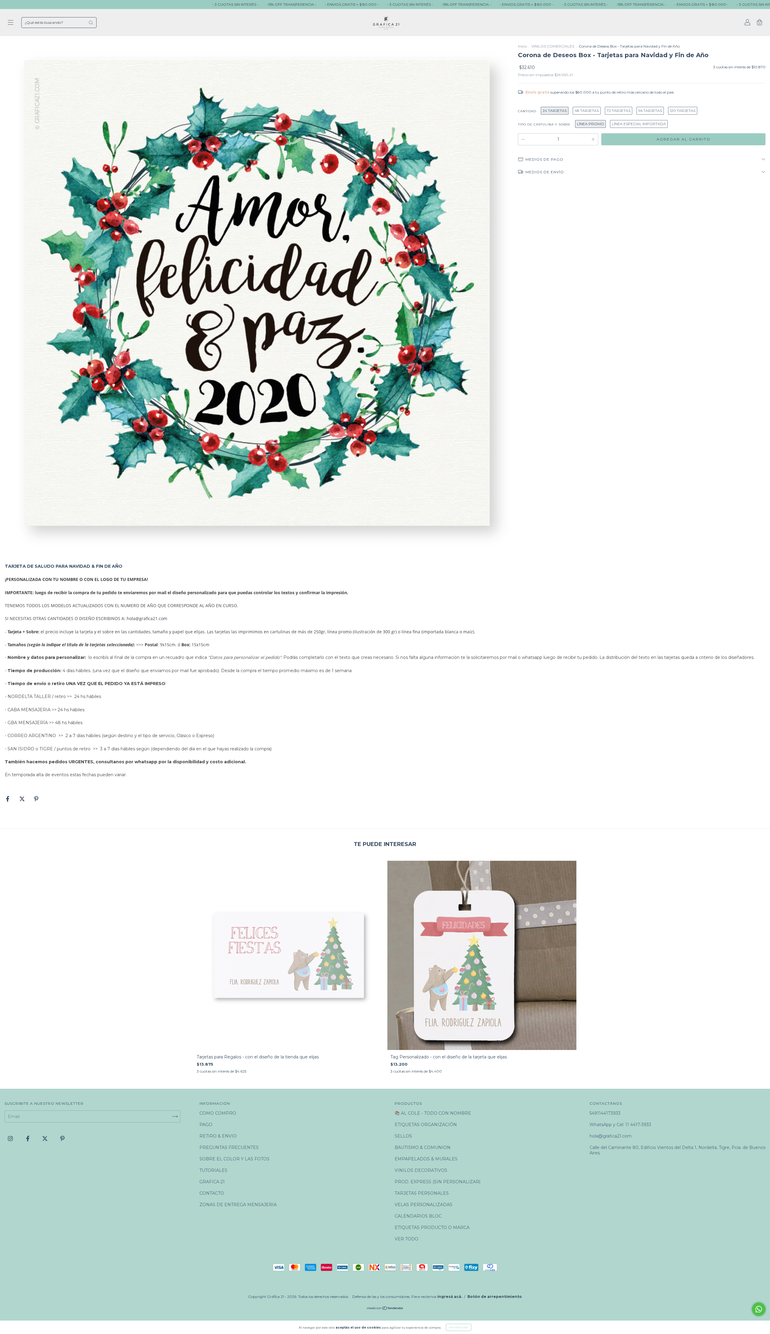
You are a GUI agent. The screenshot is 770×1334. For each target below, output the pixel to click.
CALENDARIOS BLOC (418, 1216)
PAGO (205, 1124)
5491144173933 (605, 1113)
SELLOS (403, 1136)
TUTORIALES (213, 1170)
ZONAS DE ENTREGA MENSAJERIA (238, 1204)
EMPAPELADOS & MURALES (426, 1159)
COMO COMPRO (217, 1113)
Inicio (522, 46)
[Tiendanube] (385, 1308)
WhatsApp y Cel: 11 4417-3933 (620, 1124)
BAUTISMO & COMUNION (423, 1147)
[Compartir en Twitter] (22, 798)
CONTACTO (211, 1193)
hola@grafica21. (143, 618)
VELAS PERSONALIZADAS (423, 1204)
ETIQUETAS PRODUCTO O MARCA (432, 1227)
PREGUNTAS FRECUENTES (229, 1147)
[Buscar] (91, 22)
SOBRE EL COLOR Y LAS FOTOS (234, 1159)
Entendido (458, 1327)
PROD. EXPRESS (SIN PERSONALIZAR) (437, 1181)
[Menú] (11, 23)
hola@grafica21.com (611, 1136)
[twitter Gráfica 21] (45, 1138)
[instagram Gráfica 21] (11, 1138)
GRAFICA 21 (212, 1181)
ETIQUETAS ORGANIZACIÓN (426, 1124)
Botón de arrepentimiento (494, 1296)
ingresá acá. (449, 1296)
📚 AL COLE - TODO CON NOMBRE (433, 1113)
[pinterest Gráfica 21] (62, 1138)
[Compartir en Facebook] (8, 798)
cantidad (527, 111)
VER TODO (406, 1239)
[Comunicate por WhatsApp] (758, 1309)
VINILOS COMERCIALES (552, 46)
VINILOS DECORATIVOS (421, 1170)
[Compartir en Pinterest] (36, 798)
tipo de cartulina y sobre (544, 124)
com (163, 618)
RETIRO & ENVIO (218, 1136)
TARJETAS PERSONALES (422, 1193)
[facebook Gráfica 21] (28, 1138)
